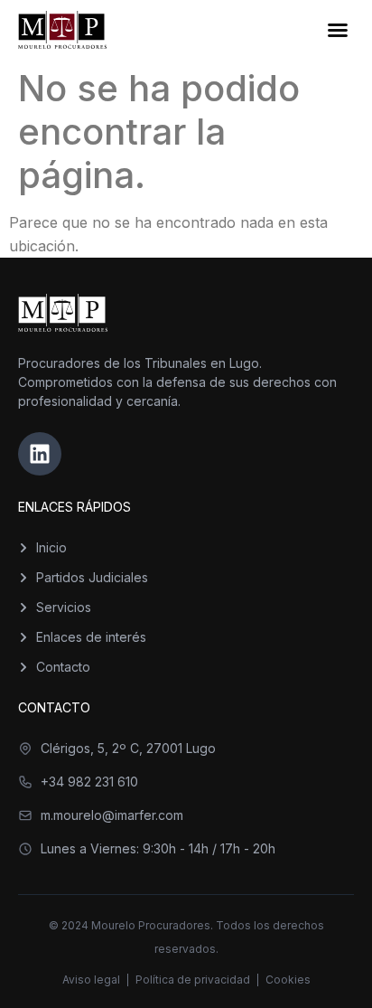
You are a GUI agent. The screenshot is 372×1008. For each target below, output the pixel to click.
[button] (337, 30)
